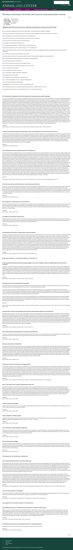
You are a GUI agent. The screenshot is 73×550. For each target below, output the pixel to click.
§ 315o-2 (4, 82)
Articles (27, 9)
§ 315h (3, 50)
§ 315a (3, 33)
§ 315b (3, 35)
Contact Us (7, 541)
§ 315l (3, 60)
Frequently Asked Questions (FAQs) (41, 9)
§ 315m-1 (4, 65)
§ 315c (3, 38)
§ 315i (3, 53)
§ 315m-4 (4, 72)
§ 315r (3, 89)
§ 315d (3, 40)
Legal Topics (6, 9)
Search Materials (17, 9)
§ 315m (3, 63)
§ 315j (3, 56)
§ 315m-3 (4, 70)
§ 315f (3, 45)
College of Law (19, 547)
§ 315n (3, 74)
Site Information (8, 540)
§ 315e (3, 42)
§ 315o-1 (4, 79)
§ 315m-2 (4, 67)
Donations (55, 9)
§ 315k (3, 58)
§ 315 (3, 31)
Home (6, 544)
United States (15, 21)
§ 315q (3, 86)
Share (69, 17)
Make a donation (8, 543)
